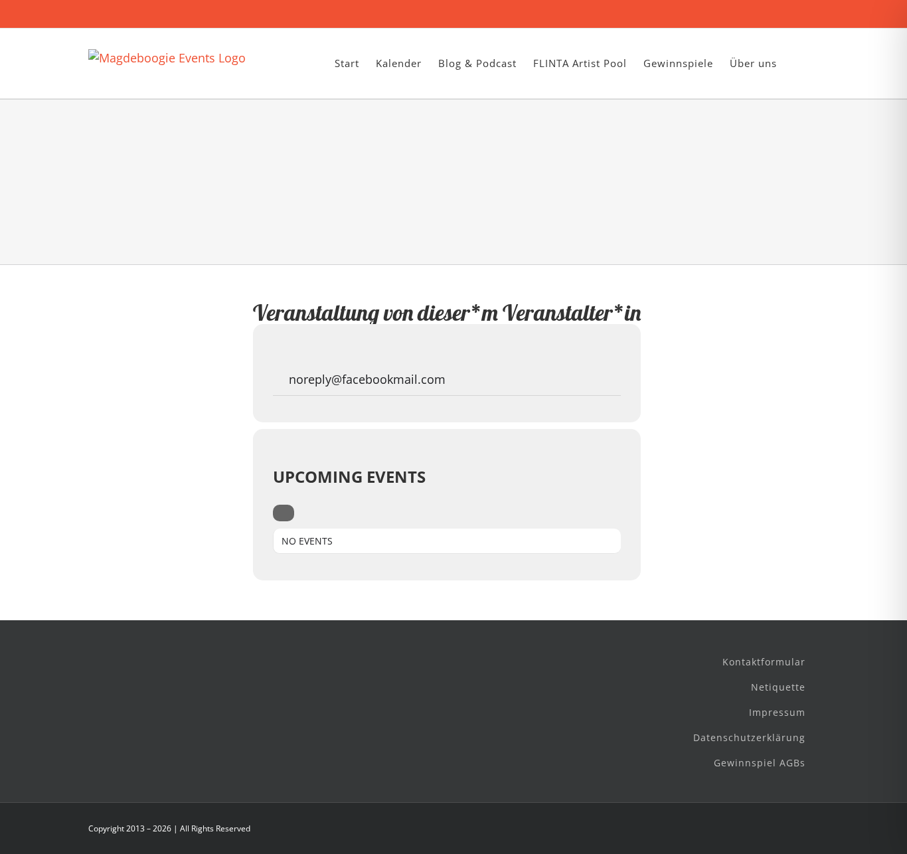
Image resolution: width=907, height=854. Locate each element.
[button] (797, 63)
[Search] (283, 513)
